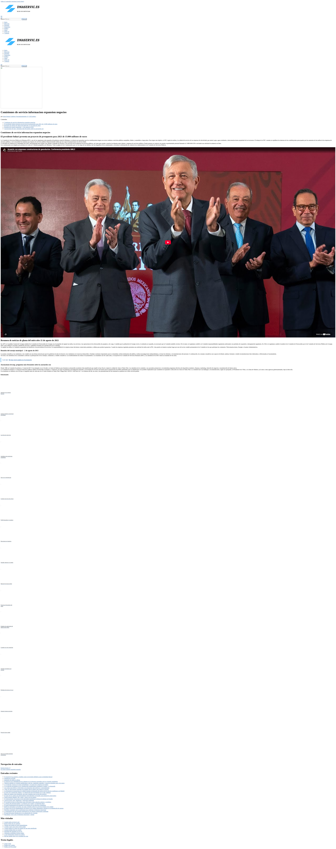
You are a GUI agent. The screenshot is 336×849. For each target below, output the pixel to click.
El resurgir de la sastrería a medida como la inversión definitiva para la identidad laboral (28, 777)
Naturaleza (7, 27)
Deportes (6, 25)
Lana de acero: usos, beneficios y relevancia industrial (19, 800)
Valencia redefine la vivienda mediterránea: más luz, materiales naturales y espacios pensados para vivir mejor (34, 783)
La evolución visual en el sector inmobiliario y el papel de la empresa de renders (26, 784)
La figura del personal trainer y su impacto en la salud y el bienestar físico (24, 803)
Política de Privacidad (10, 847)
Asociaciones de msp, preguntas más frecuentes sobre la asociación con (23, 128)
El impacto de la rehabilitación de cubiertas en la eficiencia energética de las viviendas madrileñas (31, 781)
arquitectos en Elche (9, 778)
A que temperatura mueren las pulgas (14, 834)
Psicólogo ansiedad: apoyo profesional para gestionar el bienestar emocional (25, 810)
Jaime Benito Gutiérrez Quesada (12, 116)
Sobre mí (6, 31)
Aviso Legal (7, 843)
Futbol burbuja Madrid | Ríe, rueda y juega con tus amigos (20, 797)
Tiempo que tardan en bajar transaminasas (15, 825)
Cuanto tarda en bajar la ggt (11, 822)
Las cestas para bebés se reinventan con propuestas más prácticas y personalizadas (26, 788)
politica (34, 116)
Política (6, 28)
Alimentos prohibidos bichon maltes (14, 833)
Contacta (6, 33)
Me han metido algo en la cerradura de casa (16, 836)
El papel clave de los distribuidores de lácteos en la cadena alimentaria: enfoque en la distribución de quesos (33, 808)
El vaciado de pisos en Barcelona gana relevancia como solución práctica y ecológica (27, 802)
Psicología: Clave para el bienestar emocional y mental (19, 814)
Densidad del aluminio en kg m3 (13, 831)
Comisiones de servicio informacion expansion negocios (19, 122)
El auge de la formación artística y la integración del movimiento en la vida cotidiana (27, 792)
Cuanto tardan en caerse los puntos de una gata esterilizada (20, 828)
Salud (5, 30)
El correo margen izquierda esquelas (11, 769)
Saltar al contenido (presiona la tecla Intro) (12, 1)
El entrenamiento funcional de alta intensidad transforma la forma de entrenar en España (28, 799)
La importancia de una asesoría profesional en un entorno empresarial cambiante (26, 811)
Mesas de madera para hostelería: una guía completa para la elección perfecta (25, 794)
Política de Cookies (9, 845)
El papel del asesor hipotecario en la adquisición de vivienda (20, 813)
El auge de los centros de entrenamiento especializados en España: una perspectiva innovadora (30, 795)
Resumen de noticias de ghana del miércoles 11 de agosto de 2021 (22, 125)
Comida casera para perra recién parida (15, 826)
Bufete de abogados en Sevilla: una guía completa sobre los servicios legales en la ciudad (28, 806)
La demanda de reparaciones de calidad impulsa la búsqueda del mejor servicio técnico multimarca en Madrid (34, 791)
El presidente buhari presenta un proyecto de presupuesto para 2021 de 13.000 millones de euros (30, 124)
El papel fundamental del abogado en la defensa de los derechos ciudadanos (25, 805)
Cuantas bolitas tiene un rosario (12, 830)
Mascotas (6, 23)
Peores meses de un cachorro (12, 823)
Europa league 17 (5, 768)
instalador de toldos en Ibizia (12, 780)
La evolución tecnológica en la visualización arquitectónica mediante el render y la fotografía (29, 786)
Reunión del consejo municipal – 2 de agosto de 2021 (19, 127)
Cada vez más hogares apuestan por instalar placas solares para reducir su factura (26, 789)
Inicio (5, 22)
